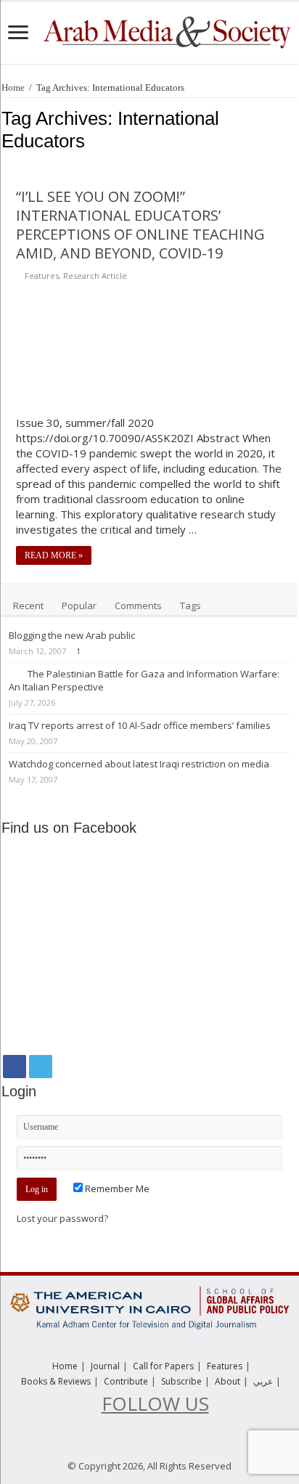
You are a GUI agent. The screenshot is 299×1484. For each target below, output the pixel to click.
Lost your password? (62, 1218)
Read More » (54, 555)
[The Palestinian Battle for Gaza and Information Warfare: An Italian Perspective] (14, 673)
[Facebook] (14, 1066)
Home (13, 87)
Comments (138, 605)
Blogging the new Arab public (72, 635)
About (227, 1381)
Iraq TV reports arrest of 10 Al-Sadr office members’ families (140, 725)
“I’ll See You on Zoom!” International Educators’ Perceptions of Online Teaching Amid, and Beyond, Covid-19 (140, 225)
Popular (79, 605)
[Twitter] (40, 1066)
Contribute (126, 1381)
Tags (190, 605)
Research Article (95, 275)
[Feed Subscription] (294, 164)
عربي (263, 1381)
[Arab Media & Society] (166, 30)
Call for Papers (163, 1366)
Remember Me (116, 1188)
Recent (28, 605)
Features (42, 275)
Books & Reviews (56, 1381)
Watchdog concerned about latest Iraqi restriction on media (139, 763)
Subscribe (181, 1381)
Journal (105, 1366)
